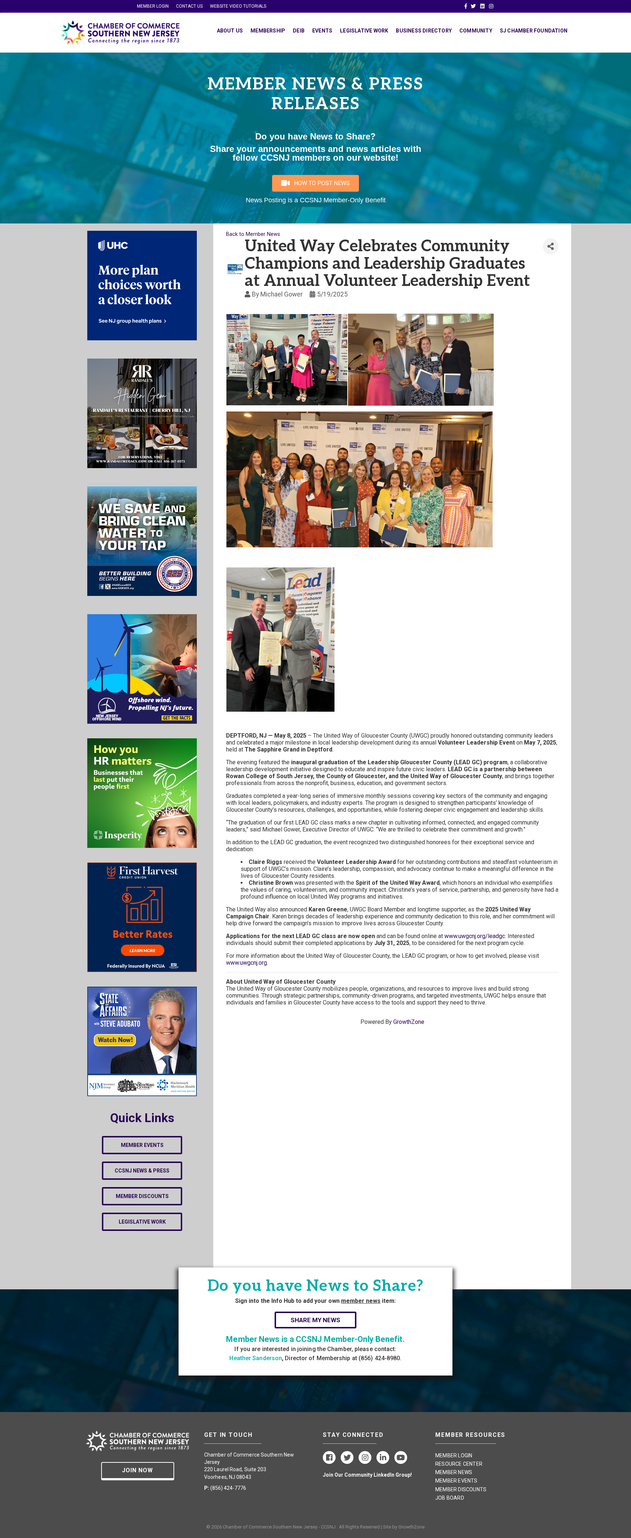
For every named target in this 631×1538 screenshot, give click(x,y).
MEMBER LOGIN (153, 6)
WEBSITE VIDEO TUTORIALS (238, 6)
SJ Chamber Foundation (533, 31)
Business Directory (424, 31)
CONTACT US (189, 6)
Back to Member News (253, 234)
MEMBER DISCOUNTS (460, 1489)
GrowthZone (408, 1021)
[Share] (550, 246)
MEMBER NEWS (453, 1472)
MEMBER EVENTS (456, 1481)
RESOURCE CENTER (458, 1464)
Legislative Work (364, 31)
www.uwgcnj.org (246, 962)
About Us (230, 31)
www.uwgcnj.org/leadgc (474, 936)
